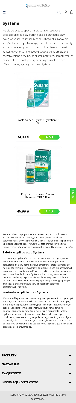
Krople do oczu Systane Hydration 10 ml (38, 122)
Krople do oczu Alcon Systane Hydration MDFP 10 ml (38, 196)
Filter (73, 194)
